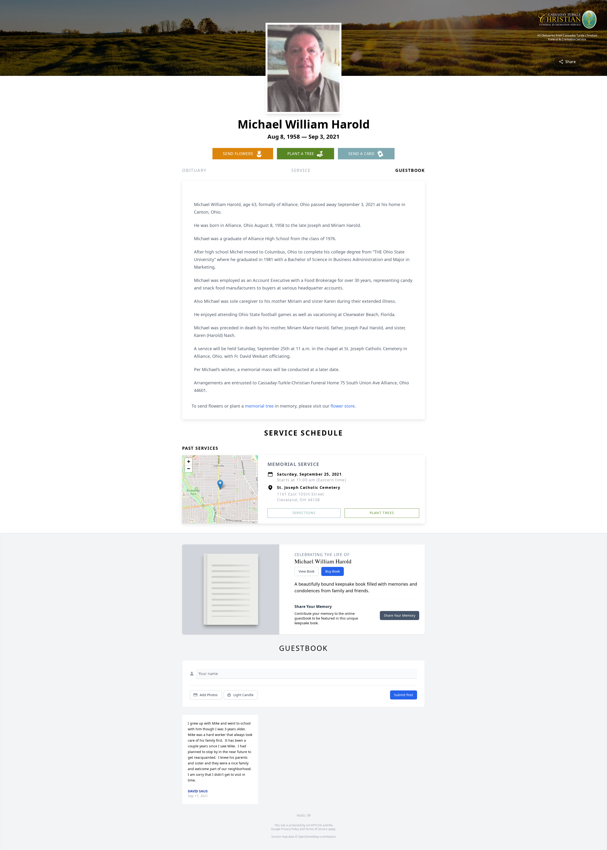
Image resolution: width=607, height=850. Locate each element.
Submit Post (403, 695)
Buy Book (332, 571)
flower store (343, 406)
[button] (220, 484)
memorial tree (259, 406)
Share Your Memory (399, 615)
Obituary (194, 170)
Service (301, 170)
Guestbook (410, 170)
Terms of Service (316, 829)
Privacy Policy (290, 829)
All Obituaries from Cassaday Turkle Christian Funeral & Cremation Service (567, 37)
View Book (306, 571)
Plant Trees (382, 512)
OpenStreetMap (308, 837)
